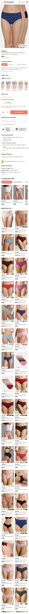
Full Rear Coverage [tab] (21, 64)
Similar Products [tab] (7, 182)
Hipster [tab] (4, 64)
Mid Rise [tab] (11, 64)
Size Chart (8, 102)
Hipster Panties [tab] (18, 182)
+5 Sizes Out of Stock (6, 97)
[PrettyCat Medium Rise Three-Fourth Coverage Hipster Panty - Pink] (7, 219)
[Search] (20, 2)
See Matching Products (7, 71)
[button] (2, 2)
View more (4, 150)
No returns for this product (22, 129)
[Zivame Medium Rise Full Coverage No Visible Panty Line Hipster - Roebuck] (6, 192)
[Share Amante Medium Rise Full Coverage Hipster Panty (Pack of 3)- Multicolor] (3, 112)
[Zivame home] (9, 2)
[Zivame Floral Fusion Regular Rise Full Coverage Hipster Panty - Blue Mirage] (7, 242)
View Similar (24, 45)
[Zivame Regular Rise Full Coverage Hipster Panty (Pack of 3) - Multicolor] (21, 242)
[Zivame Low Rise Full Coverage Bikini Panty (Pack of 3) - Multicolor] (7, 478)
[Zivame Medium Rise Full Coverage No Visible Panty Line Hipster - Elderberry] (18, 192)
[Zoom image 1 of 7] (14, 26)
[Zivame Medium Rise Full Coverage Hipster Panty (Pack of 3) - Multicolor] (21, 289)
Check (25, 121)
